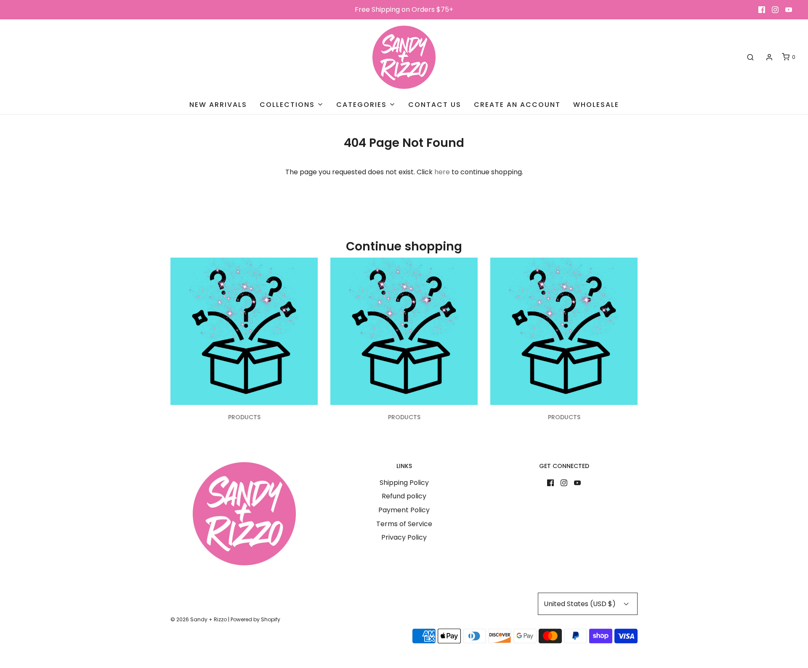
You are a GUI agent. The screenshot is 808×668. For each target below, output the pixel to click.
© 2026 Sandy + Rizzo (198, 619)
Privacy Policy (404, 537)
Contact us (434, 104)
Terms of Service (404, 524)
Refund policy (404, 496)
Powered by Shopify (255, 619)
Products (244, 417)
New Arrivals (218, 104)
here (442, 172)
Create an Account (517, 104)
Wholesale (596, 104)
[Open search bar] (750, 57)
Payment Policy (404, 510)
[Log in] (769, 57)
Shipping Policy (404, 482)
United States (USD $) (580, 604)
